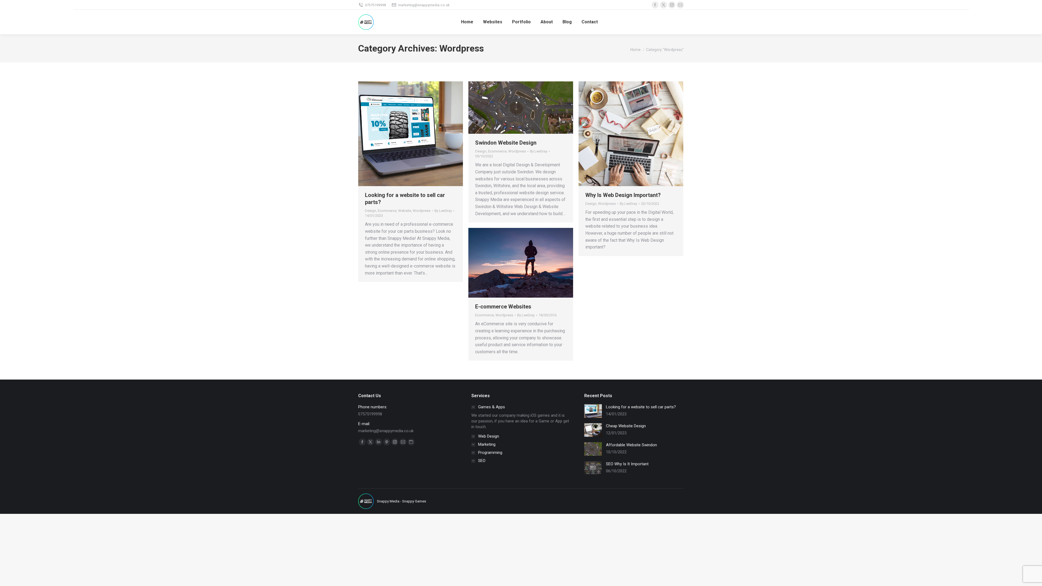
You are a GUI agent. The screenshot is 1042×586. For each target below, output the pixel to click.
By (443, 211)
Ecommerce (387, 211)
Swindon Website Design (505, 142)
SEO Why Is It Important (627, 463)
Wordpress (421, 211)
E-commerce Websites (503, 306)
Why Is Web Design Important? (623, 195)
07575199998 (375, 5)
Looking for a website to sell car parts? (641, 407)
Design (370, 211)
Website (404, 211)
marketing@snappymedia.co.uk (424, 5)
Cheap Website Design (626, 425)
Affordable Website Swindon (631, 444)
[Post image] (593, 411)
